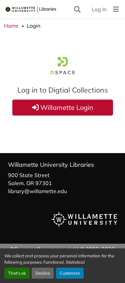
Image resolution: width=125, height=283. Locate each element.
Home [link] (11, 25)
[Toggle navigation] (116, 9)
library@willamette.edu (37, 191)
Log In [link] (99, 9)
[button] (38, 9)
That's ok (17, 273)
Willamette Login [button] (66, 107)
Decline (42, 273)
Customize (70, 273)
